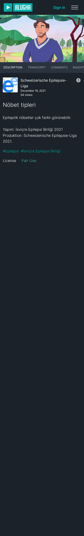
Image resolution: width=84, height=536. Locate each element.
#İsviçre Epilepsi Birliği (40, 151)
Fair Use (29, 160)
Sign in (59, 7)
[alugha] (18, 7)
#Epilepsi (11, 151)
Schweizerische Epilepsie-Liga (43, 83)
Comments (59, 67)
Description (13, 67)
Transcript (37, 67)
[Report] (78, 80)
